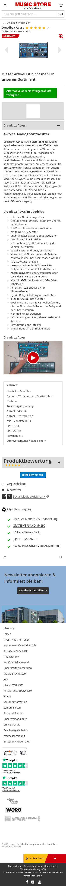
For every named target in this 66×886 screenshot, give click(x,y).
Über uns (9, 628)
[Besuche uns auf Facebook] (27, 882)
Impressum (37, 866)
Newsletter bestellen (31, 590)
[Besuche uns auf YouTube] (39, 882)
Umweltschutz (12, 724)
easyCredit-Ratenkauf (16, 662)
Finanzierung (11, 656)
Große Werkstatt (13, 685)
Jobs (6, 679)
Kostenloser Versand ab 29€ (20, 645)
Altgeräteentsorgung (19, 509)
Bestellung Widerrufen (17, 741)
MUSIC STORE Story (15, 673)
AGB (43, 869)
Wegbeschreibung (14, 736)
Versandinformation (15, 702)
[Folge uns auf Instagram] (33, 882)
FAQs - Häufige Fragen (17, 639)
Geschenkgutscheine (16, 730)
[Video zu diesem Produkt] (33, 111)
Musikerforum (15, 866)
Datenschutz (50, 866)
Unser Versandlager (15, 719)
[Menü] (26, 749)
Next (59, 50)
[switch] (23, 753)
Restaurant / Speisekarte (18, 690)
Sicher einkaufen (13, 713)
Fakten (7, 634)
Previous (7, 50)
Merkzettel (14, 490)
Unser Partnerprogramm (18, 668)
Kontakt (27, 866)
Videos (7, 696)
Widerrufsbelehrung (30, 869)
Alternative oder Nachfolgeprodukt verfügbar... (28, 93)
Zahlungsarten (12, 707)
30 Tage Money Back (15, 651)
